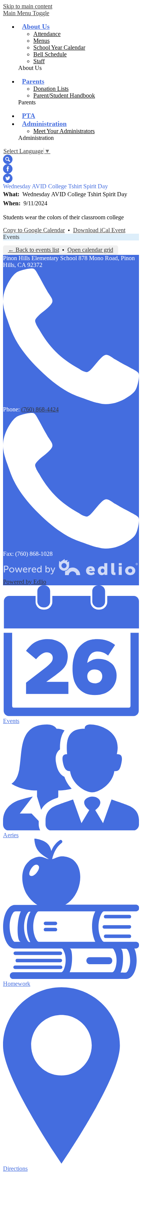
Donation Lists (51, 88)
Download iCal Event (99, 230)
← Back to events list (33, 250)
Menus (41, 40)
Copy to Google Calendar (34, 230)
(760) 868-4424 (40, 409)
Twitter (7, 178)
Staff (39, 61)
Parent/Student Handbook (64, 95)
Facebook (7, 169)
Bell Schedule (50, 54)
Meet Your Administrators (64, 131)
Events (11, 237)
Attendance (47, 34)
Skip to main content (27, 6)
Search (7, 159)
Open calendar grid (90, 250)
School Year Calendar (59, 47)
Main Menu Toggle (26, 13)
